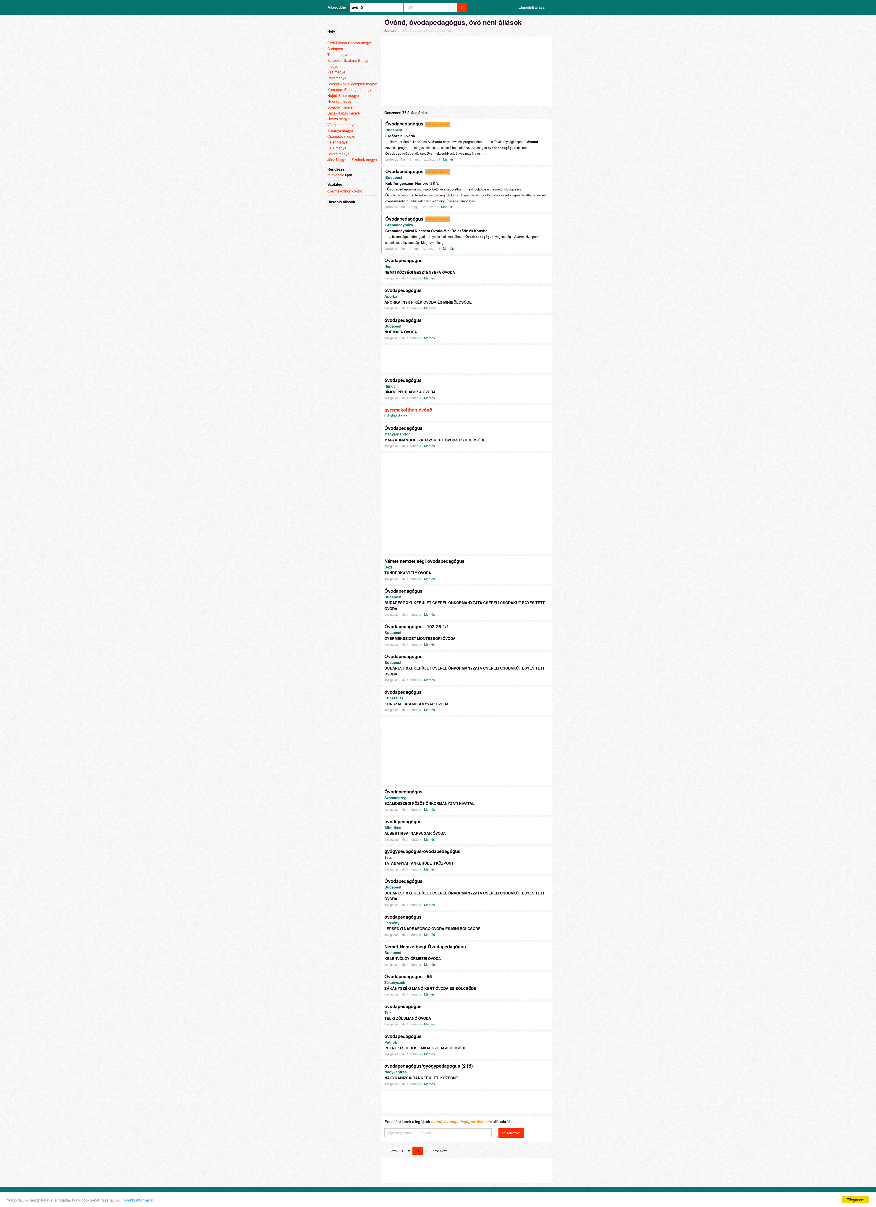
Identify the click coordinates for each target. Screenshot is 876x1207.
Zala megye (337, 148)
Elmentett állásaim (533, 7)
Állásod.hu (337, 7)
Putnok (390, 1042)
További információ (138, 1200)
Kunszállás (394, 698)
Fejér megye (337, 142)
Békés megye (338, 153)
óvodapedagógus (403, 290)
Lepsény (391, 922)
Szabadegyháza (399, 224)
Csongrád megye (341, 136)
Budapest (393, 130)
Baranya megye (340, 130)
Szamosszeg (395, 797)
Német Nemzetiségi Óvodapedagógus (425, 946)
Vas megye (336, 72)
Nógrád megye (339, 101)
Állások (390, 30)
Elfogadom (855, 1199)
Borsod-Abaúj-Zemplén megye (352, 83)
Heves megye (338, 118)
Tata (388, 857)
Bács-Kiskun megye (343, 113)
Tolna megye (337, 54)
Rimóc (390, 386)
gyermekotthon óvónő (408, 409)
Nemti (389, 266)
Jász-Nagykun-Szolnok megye (352, 159)
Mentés (448, 159)
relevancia (335, 174)
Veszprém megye (341, 124)
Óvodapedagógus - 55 (408, 976)
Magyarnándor (397, 434)
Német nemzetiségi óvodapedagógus (424, 561)
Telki (388, 1012)
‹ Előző (392, 1151)
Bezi (388, 567)
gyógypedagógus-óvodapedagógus (422, 851)
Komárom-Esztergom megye (350, 89)
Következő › (441, 1151)
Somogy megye (340, 107)
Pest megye (337, 78)
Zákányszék (394, 982)
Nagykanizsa (395, 1071)
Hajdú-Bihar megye (343, 95)
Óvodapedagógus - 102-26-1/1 (416, 626)
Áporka (390, 296)
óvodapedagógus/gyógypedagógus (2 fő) (428, 1065)
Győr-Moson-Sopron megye (349, 42)
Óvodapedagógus (404, 123)
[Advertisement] (466, 70)
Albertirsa (392, 827)
